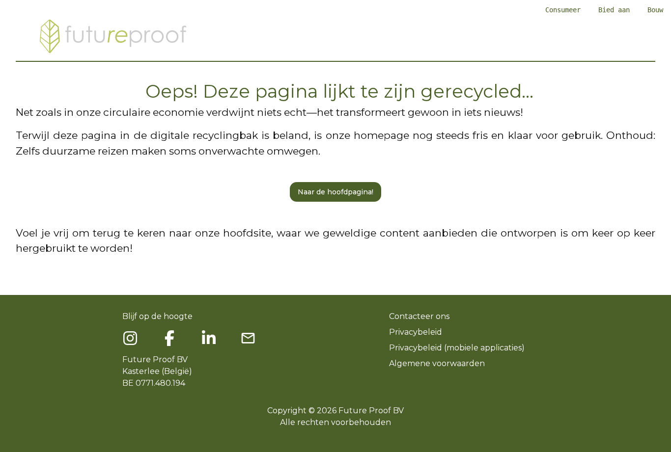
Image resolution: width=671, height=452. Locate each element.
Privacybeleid (415, 332)
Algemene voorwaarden (437, 363)
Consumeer (563, 10)
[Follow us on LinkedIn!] (209, 338)
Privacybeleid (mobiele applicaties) (457, 347)
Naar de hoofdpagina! (335, 191)
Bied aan (614, 10)
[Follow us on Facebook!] (130, 338)
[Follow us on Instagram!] (169, 338)
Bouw (655, 10)
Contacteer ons (419, 316)
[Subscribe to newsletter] (248, 338)
